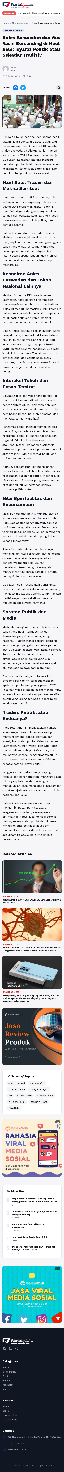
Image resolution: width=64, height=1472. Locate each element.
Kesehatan (7, 1385)
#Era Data (13, 1108)
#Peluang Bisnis (17, 1102)
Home (5, 23)
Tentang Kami (9, 1419)
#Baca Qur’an (37, 1083)
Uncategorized (20, 23)
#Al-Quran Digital (39, 1089)
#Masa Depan (24, 1095)
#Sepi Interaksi (16, 1083)
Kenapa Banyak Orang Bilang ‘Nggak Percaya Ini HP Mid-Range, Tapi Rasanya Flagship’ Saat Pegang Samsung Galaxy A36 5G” (30, 998)
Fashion (6, 1376)
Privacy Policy (9, 1415)
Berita (5, 1367)
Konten (6, 1389)
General (6, 1380)
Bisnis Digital (9, 1372)
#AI (10, 1095)
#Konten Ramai (45, 1095)
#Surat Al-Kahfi (39, 1102)
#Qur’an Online (16, 1089)
